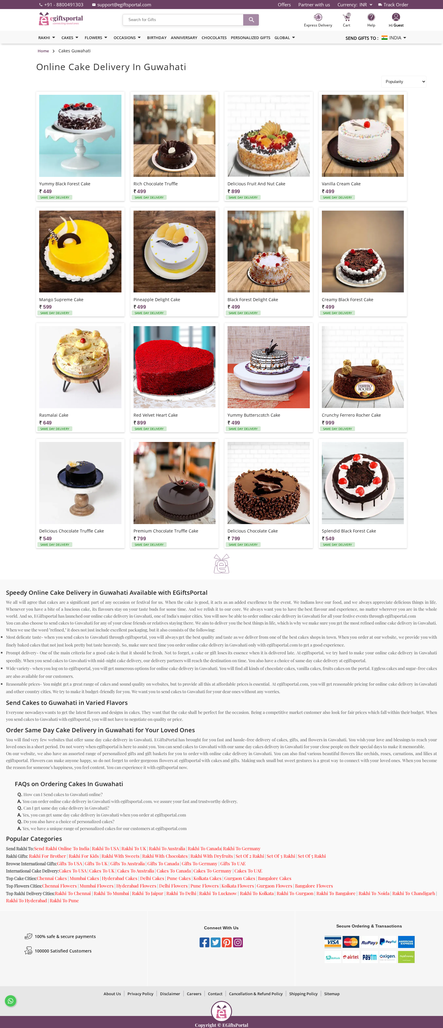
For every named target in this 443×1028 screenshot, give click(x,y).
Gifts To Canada (163, 863)
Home (43, 51)
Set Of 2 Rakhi (250, 856)
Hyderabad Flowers (136, 886)
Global (282, 37)
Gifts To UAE (233, 863)
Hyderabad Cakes (119, 878)
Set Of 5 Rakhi (312, 856)
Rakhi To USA (105, 848)
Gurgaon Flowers (274, 886)
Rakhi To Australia (167, 848)
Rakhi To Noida (374, 893)
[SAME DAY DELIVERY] (80, 136)
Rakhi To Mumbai (111, 893)
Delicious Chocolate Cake (253, 531)
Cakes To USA (72, 871)
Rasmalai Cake (53, 415)
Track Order (396, 5)
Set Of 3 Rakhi (281, 856)
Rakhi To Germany (242, 848)
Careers (194, 993)
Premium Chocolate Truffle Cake (166, 531)
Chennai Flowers (59, 886)
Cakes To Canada (174, 871)
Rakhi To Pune (64, 900)
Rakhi (44, 37)
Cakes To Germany (212, 871)
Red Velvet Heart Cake (156, 415)
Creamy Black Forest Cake (347, 299)
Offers (284, 5)
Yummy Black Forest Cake (64, 184)
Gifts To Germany (200, 863)
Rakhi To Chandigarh (413, 893)
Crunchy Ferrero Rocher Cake (351, 415)
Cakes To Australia (135, 871)
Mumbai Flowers (97, 886)
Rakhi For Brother (47, 856)
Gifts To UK (96, 863)
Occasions (125, 37)
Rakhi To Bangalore (336, 893)
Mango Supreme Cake (61, 299)
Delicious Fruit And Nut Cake (256, 184)
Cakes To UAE (248, 871)
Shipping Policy (303, 993)
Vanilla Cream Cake (341, 184)
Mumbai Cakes (84, 878)
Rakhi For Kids (84, 856)
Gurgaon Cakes (239, 878)
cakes (67, 37)
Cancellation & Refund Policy (256, 993)
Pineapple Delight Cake (157, 299)
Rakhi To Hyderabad (26, 900)
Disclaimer (170, 993)
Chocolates (214, 37)
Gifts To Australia (127, 863)
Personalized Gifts (250, 37)
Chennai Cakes (52, 878)
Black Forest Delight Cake (253, 299)
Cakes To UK (102, 871)
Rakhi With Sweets (121, 856)
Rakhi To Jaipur (147, 893)
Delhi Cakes (152, 878)
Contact (215, 993)
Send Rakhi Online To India (61, 848)
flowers (93, 37)
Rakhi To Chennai (73, 893)
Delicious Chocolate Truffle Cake (71, 531)
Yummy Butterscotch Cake (254, 415)
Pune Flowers (204, 886)
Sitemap (332, 993)
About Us (112, 993)
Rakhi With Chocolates (165, 856)
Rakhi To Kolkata (257, 893)
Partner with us (314, 5)
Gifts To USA (69, 863)
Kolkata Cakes (207, 878)
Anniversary (184, 37)
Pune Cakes (179, 878)
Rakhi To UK (133, 848)
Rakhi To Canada (204, 848)
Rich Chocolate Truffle (156, 184)
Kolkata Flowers (238, 886)
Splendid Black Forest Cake (349, 531)
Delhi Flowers (173, 886)
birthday (157, 37)
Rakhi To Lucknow (218, 893)
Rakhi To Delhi (181, 893)
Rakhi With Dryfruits (211, 856)
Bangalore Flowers (314, 886)
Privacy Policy (140, 993)
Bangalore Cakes (274, 878)
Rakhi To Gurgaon (295, 893)
